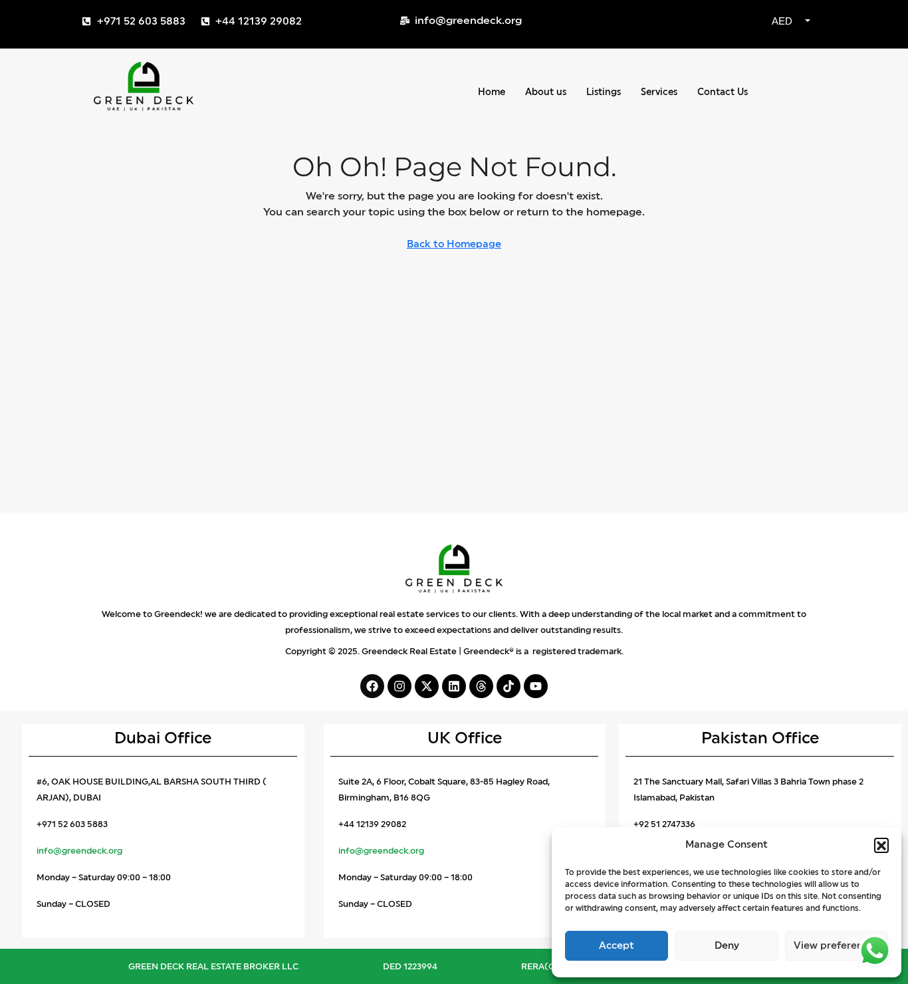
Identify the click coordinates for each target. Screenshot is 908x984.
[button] (881, 845)
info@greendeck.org (79, 850)
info (346, 850)
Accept (616, 946)
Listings (603, 92)
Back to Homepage (454, 244)
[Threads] (481, 686)
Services (659, 92)
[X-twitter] (427, 686)
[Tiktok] (508, 686)
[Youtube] (536, 686)
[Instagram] (399, 686)
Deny (727, 946)
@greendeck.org (389, 850)
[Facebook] (372, 686)
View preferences (836, 946)
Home (491, 92)
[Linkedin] (454, 686)
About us (545, 92)
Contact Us (722, 92)
